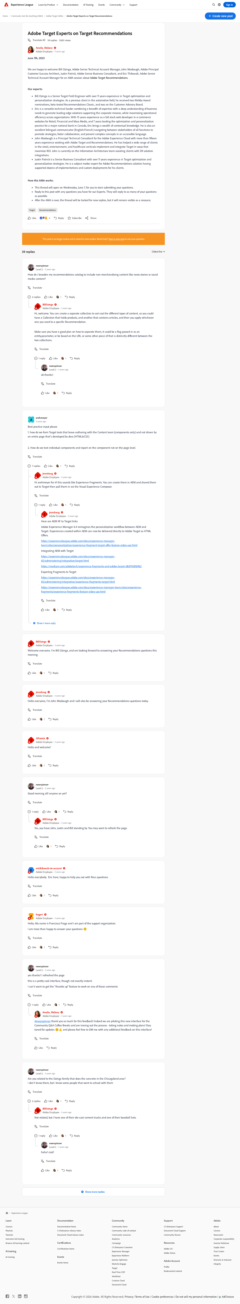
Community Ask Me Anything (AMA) (27, 16)
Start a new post (116, 238)
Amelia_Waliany (44, 47)
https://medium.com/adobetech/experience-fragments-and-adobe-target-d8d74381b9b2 (91, 566)
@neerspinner (42, 1021)
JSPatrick (40, 738)
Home (5, 16)
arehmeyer (41, 417)
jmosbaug (48, 473)
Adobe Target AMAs (54, 16)
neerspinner (42, 265)
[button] (220, 16)
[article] (92, 282)
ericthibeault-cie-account (49, 868)
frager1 (39, 914)
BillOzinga (48, 304)
